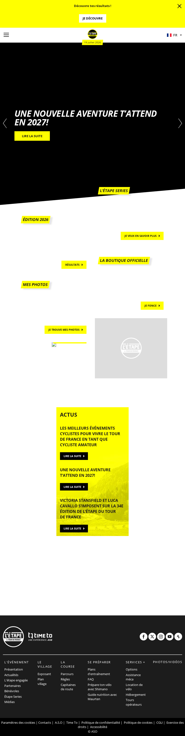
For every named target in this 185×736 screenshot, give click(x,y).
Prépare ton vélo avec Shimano (100, 687)
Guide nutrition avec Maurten (102, 696)
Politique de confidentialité (100, 722)
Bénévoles (11, 691)
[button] (174, 35)
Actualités (11, 675)
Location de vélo (134, 687)
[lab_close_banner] (179, 6)
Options (131, 669)
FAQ (91, 679)
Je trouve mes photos (63, 329)
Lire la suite (72, 456)
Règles (65, 679)
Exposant (44, 674)
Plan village (42, 681)
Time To (72, 722)
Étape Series (13, 696)
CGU (159, 722)
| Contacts (43, 722)
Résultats (72, 264)
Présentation (13, 669)
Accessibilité (98, 727)
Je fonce (151, 305)
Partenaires (12, 686)
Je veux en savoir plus (141, 236)
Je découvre (93, 18)
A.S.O (58, 722)
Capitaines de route (68, 687)
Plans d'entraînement (99, 671)
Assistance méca (133, 677)
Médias (9, 702)
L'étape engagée (16, 680)
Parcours (67, 674)
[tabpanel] (92, 124)
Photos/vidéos (167, 662)
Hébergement (136, 694)
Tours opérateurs (134, 702)
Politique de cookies (138, 722)
